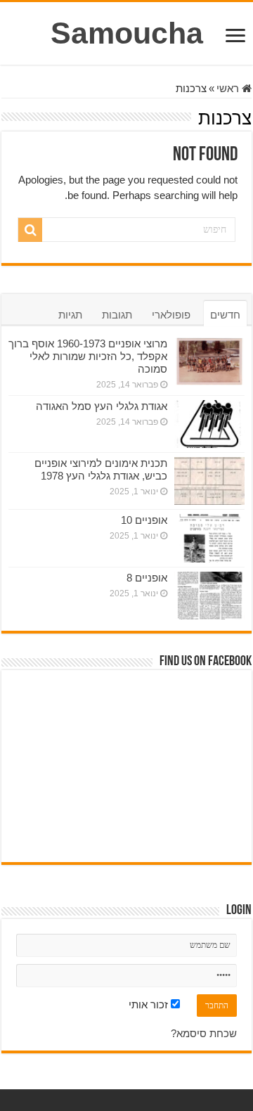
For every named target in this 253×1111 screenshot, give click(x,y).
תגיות (70, 315)
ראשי (229, 88)
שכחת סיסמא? (204, 1033)
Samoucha (127, 33)
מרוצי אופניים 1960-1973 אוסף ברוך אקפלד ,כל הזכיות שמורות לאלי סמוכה (87, 356)
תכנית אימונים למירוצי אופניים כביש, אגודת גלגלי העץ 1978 (100, 469)
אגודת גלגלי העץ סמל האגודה (101, 406)
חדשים (225, 315)
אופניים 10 (144, 520)
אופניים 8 (146, 578)
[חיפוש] (30, 230)
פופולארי (171, 315)
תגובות (117, 315)
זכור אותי (150, 1004)
